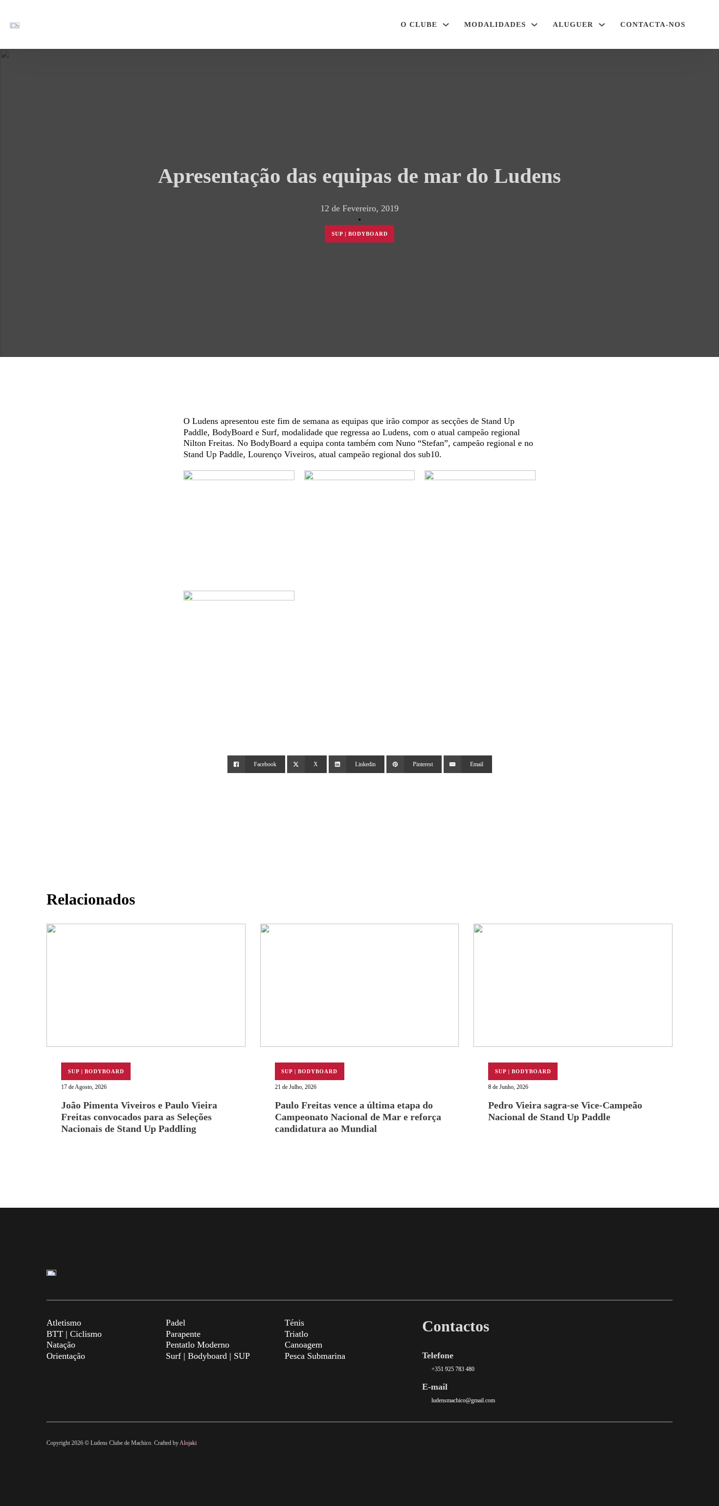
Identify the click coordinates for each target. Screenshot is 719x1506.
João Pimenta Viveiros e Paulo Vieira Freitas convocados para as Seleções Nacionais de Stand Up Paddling (139, 1117)
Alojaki (188, 1443)
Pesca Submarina (315, 1356)
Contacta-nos (652, 24)
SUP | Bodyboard (360, 234)
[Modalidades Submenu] (534, 24)
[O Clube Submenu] (445, 24)
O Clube (419, 24)
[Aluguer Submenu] (602, 24)
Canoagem (303, 1345)
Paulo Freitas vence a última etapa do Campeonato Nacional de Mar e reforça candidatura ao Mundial (358, 1117)
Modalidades (495, 24)
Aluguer (573, 24)
